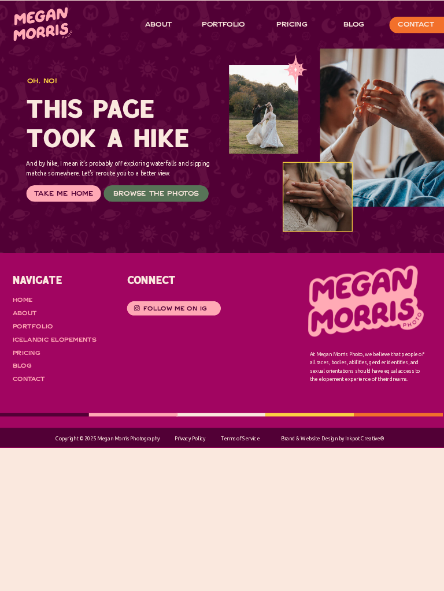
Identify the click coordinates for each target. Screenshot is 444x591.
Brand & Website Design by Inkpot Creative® (332, 439)
